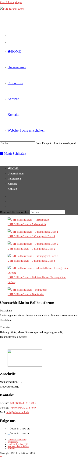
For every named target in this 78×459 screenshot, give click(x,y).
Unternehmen (16, 173)
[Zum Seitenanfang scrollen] (1, 456)
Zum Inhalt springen (11, 2)
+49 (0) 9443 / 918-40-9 (22, 407)
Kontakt (12, 188)
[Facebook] (9, 428)
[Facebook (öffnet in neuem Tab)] (9, 28)
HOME (14, 168)
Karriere (12, 183)
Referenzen (14, 178)
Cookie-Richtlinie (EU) (18, 444)
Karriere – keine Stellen (18, 446)
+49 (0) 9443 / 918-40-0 (23, 403)
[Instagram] (9, 433)
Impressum (13, 442)
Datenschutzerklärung (17, 439)
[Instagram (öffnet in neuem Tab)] (9, 35)
